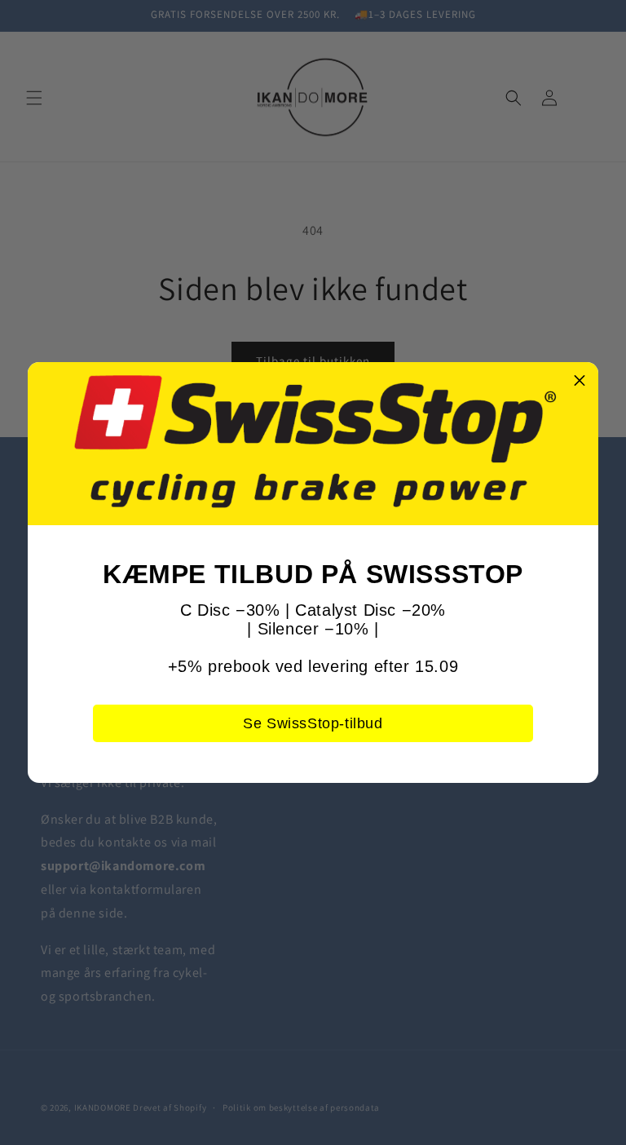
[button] (579, 380)
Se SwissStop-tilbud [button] (312, 723)
